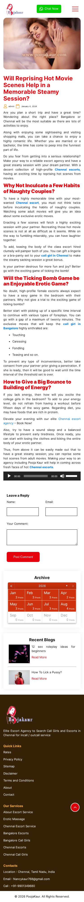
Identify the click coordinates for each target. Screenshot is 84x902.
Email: (49, 502)
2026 (42, 586)
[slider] (72, 476)
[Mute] (62, 476)
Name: (11, 502)
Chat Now (51, 8)
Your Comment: (17, 523)
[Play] (9, 476)
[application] (42, 476)
